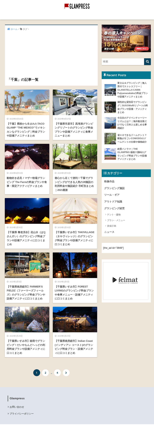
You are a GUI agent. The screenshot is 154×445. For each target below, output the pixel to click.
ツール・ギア (112, 194)
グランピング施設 (81, 15)
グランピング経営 (58, 15)
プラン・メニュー (116, 220)
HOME (79, 430)
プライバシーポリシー (22, 413)
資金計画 (111, 226)
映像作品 (100, 15)
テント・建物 (114, 214)
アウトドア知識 (113, 201)
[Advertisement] (51, 54)
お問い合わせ (17, 407)
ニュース (109, 232)
